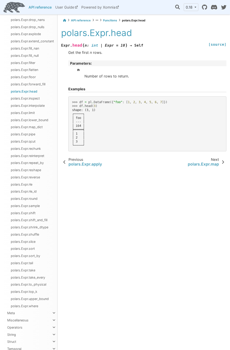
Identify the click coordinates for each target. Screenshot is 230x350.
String (11, 334)
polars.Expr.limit (23, 113)
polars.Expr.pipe (23, 134)
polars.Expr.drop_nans (28, 20)
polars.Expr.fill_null (25, 55)
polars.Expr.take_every (28, 277)
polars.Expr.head (24, 91)
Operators (14, 327)
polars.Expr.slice (23, 241)
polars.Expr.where (24, 306)
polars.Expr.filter (23, 63)
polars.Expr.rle (21, 184)
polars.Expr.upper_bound (30, 299)
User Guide (64, 7)
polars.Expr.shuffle (25, 234)
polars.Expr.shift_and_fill (29, 220)
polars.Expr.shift (23, 213)
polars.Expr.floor (23, 77)
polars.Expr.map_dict (27, 127)
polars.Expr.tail (22, 263)
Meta (11, 313)
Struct (11, 341)
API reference (40, 7)
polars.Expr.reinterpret (27, 156)
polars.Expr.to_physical (28, 284)
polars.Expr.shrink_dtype (29, 227)
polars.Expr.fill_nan (25, 48)
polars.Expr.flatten (24, 70)
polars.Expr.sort (23, 248)
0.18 (190, 7)
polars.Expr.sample (25, 206)
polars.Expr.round (24, 198)
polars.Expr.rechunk (26, 148)
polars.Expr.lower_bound (29, 120)
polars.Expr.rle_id (24, 191)
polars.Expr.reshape (26, 170)
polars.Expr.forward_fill (28, 84)
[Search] (177, 7)
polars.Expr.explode (26, 34)
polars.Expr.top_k (24, 291)
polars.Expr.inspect (25, 98)
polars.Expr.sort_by (25, 256)
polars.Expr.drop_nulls (27, 27)
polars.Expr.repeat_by (27, 163)
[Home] (64, 20)
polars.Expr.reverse (25, 177)
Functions (110, 20)
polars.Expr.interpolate (28, 105)
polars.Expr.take (23, 270)
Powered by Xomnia (98, 7)
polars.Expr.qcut (23, 141)
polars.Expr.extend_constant (32, 41)
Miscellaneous (18, 320)
